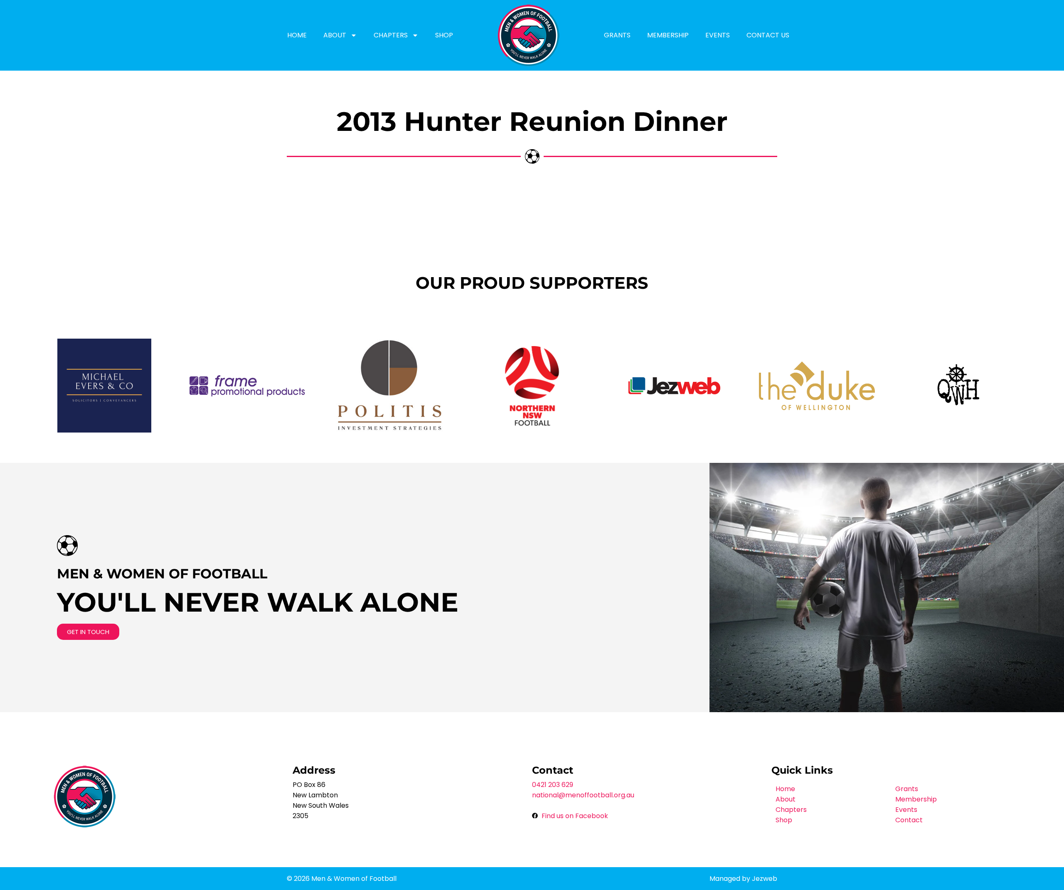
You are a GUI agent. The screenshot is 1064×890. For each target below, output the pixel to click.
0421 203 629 (552, 784)
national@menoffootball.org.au (583, 795)
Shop (444, 35)
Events (717, 35)
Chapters (391, 35)
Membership (668, 35)
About (334, 35)
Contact (909, 820)
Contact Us (767, 35)
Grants (617, 35)
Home (297, 35)
